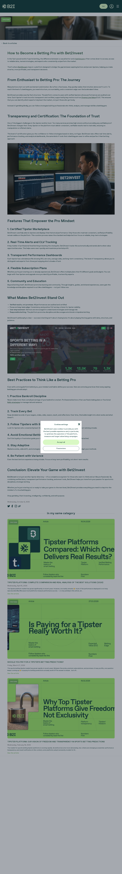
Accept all (61, 442)
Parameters (61, 448)
